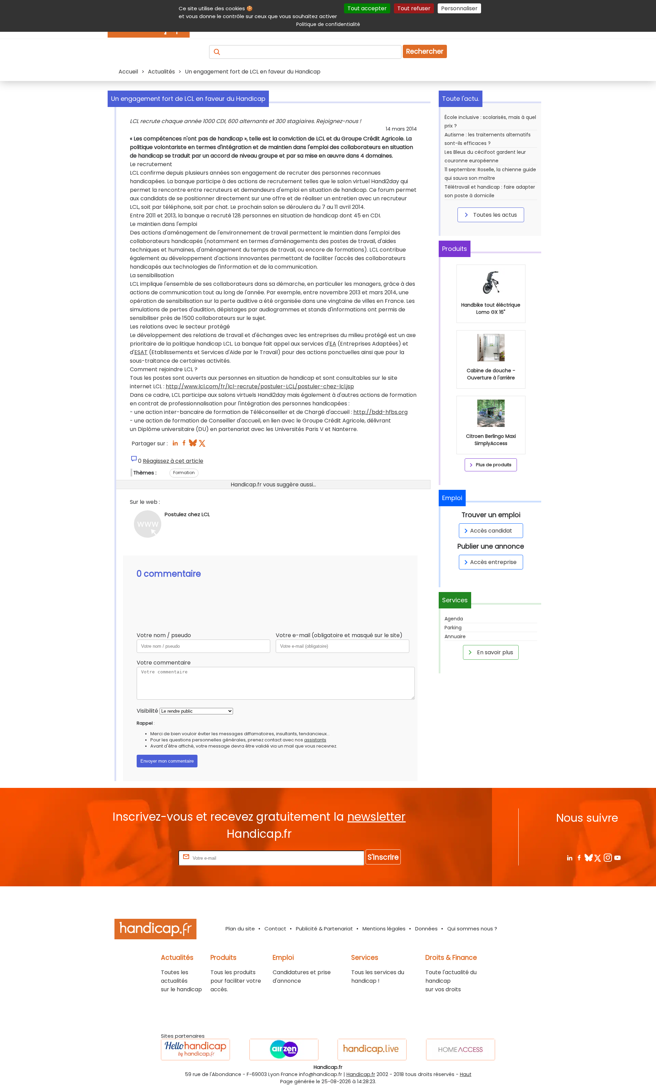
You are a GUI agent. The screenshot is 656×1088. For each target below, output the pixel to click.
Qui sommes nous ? (472, 928)
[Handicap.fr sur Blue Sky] (588, 857)
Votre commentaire (164, 663)
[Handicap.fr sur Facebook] (579, 857)
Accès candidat (491, 531)
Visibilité (147, 711)
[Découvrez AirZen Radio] (283, 1049)
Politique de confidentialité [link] (328, 24)
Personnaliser (459, 8)
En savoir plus (494, 652)
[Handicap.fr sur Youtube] (617, 857)
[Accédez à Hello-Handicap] (195, 1049)
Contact (275, 928)
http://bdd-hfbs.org (380, 412)
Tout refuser (413, 8)
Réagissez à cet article (173, 461)
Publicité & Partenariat (324, 928)
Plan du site (240, 928)
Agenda (454, 618)
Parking (453, 627)
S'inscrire (383, 857)
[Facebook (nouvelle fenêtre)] (184, 445)
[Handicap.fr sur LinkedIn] (569, 857)
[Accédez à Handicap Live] (372, 1049)
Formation (184, 472)
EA (332, 344)
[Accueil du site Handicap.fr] (155, 930)
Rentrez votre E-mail (149, 858)
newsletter (376, 817)
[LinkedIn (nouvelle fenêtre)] (175, 445)
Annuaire (455, 636)
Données (426, 928)
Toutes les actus (494, 215)
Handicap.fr (360, 1074)
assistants (315, 740)
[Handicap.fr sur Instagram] (608, 857)
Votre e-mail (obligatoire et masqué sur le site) (339, 635)
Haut (466, 1074)
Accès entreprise (493, 562)
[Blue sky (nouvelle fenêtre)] (193, 445)
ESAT (141, 352)
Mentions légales (384, 928)
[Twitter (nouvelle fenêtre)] (203, 445)
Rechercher (424, 51)
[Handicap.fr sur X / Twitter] (598, 857)
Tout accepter (367, 8)
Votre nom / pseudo (164, 635)
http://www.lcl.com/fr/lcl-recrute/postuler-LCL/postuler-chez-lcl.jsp (260, 386)
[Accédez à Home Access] (460, 1049)
